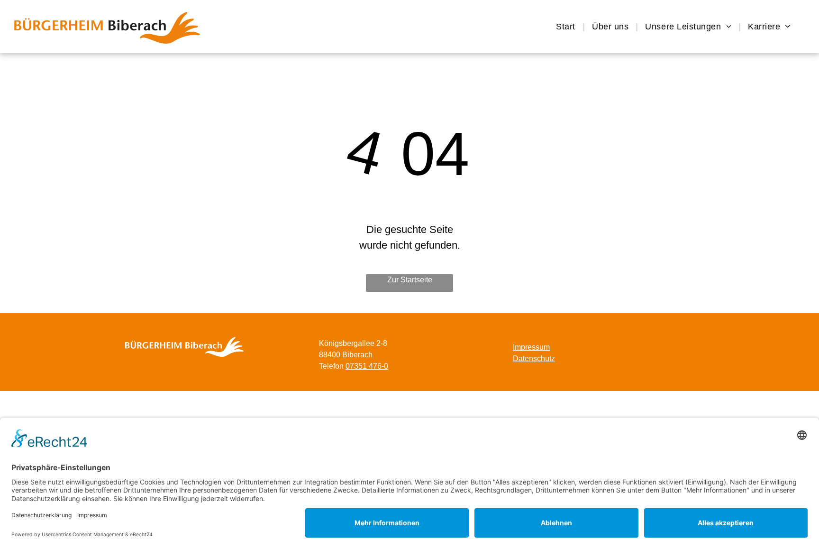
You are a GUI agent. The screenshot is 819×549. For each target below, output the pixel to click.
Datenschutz (534, 358)
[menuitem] (567, 27)
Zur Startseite (409, 280)
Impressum (531, 347)
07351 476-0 (367, 366)
